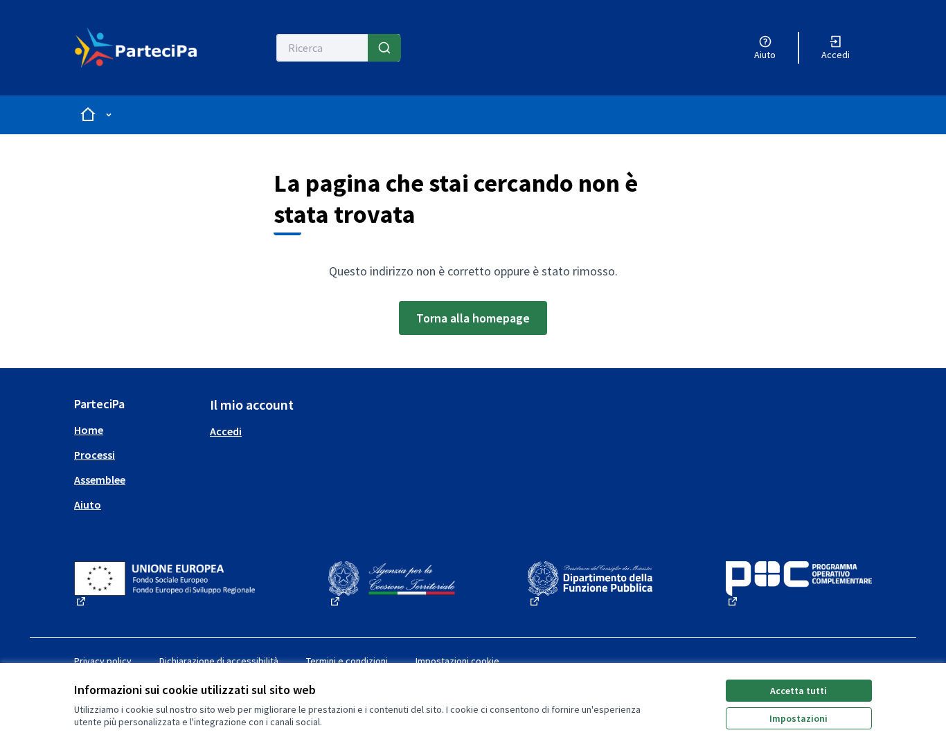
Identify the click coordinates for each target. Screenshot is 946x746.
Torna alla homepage (473, 318)
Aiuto (87, 504)
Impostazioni (798, 718)
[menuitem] (136, 430)
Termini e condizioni (347, 661)
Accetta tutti (798, 690)
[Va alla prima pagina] (136, 48)
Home (88, 430)
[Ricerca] (384, 48)
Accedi (226, 431)
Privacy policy (103, 661)
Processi (94, 455)
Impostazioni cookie (457, 661)
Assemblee (99, 479)
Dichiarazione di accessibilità (218, 661)
